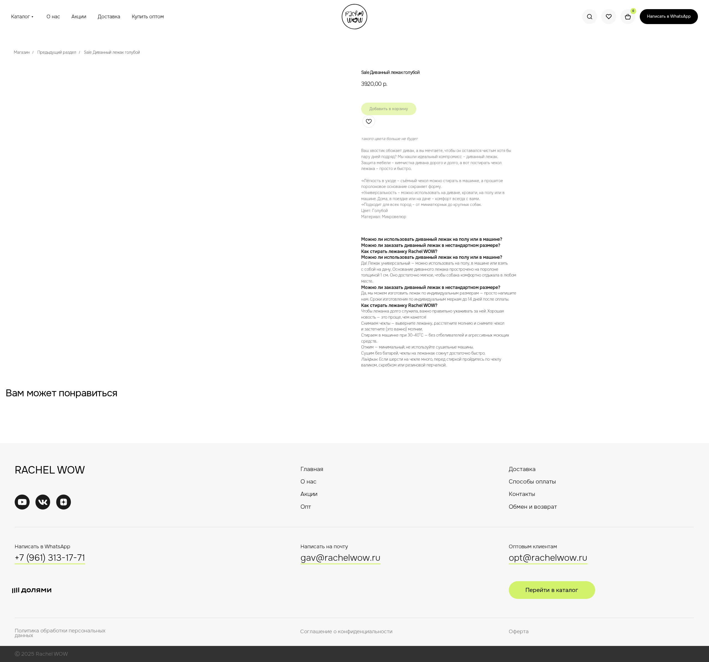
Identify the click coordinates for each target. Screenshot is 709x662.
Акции (78, 17)
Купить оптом (148, 17)
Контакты (522, 494)
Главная (311, 469)
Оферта (519, 631)
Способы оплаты (532, 481)
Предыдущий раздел (56, 52)
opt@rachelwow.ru (548, 557)
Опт (305, 507)
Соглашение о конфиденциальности (346, 631)
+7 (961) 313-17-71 (50, 557)
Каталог (20, 17)
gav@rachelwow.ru (340, 557)
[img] (42, 502)
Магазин (22, 52)
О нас (53, 17)
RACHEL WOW (50, 470)
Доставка (109, 17)
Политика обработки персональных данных (60, 633)
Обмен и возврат (533, 507)
